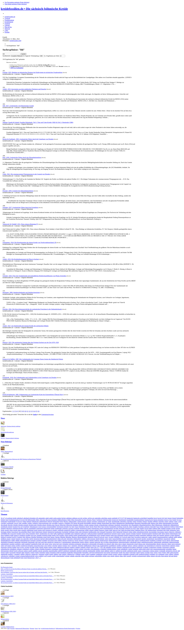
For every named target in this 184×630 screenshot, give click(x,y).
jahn (8, 533)
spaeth (30, 551)
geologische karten (85, 528)
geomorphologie (108, 528)
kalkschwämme (92, 533)
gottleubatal (30, 530)
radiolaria (141, 545)
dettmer (99, 523)
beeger (170, 518)
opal (39, 542)
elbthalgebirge (174, 525)
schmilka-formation (45, 549)
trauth (120, 552)
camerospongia (81, 521)
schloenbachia (5, 549)
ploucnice (164, 544)
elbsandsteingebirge (145, 525)
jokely (37, 533)
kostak (49, 535)
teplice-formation (51, 552)
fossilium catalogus (144, 527)
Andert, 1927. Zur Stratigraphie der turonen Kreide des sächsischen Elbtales (25, 326)
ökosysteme (164, 556)
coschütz (3, 523)
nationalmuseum (25, 540)
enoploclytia (16, 527)
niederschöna (122, 540)
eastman (91, 525)
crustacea (61, 523)
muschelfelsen (159, 539)
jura (49, 533)
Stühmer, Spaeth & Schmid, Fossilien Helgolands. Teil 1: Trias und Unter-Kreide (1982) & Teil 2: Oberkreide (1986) (38, 122)
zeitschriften (98, 556)
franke (161, 527)
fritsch (181, 527)
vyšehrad (77, 554)
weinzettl (132, 554)
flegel (95, 527)
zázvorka (158, 556)
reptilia (14, 547)
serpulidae (169, 549)
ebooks (96, 525)
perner (47, 544)
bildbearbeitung (62, 520)
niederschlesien (113, 540)
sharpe (174, 549)
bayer (155, 518)
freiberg (172, 527)
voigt (59, 554)
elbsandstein (135, 525)
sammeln (119, 547)
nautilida (44, 540)
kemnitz (133, 533)
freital (177, 527)
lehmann (177, 535)
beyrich (22, 520)
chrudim (149, 521)
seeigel (130, 549)
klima (163, 533)
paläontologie (5, 544)
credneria (35, 523)
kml (179, 533)
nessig (76, 540)
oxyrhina (106, 542)
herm (178, 530)
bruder (174, 520)
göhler (87, 530)
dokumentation (167, 523)
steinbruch (66, 551)
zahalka (72, 556)
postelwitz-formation (27, 545)
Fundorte (7, 23)
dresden (15, 525)
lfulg (24, 537)
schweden (87, 549)
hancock (115, 530)
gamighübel (32, 528)
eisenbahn (117, 525)
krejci (98, 535)
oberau (168, 540)
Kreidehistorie (9, 22)
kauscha (128, 533)
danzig (75, 523)
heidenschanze (152, 530)
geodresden (58, 528)
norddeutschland (144, 540)
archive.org (91, 518)
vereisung (41, 554)
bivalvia (84, 520)
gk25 (134, 528)
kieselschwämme (147, 533)
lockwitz (101, 537)
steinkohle (73, 551)
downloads (4, 525)
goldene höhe (156, 528)
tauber (7, 552)
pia (105, 544)
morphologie (150, 539)
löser (132, 537)
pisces (120, 544)
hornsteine (109, 532)
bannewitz (130, 518)
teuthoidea (70, 552)
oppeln (82, 542)
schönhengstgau (111, 549)
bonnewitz (115, 520)
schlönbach (25, 549)
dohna (160, 523)
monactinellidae (117, 539)
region (177, 545)
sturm (102, 551)
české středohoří (15, 558)
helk (164, 530)
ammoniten (41, 518)
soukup (25, 551)
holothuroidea (92, 532)
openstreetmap (66, 542)
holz (98, 532)
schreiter (76, 549)
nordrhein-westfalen (156, 540)
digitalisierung (120, 523)
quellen (119, 545)
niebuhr (91, 540)
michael (42, 539)
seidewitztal (142, 549)
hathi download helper (128, 530)
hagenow (102, 530)
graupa (40, 530)
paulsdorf (28, 544)
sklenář (11, 551)
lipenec (53, 537)
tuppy (152, 552)
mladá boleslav (100, 539)
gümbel (96, 530)
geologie (76, 528)
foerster (106, 527)
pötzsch (94, 545)
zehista (87, 556)
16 (38, 411)
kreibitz (71, 535)
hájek (114, 532)
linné (48, 537)
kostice (54, 535)
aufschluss (104, 518)
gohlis (150, 528)
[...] (40, 558)
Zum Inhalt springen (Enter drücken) (16, 4)
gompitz (168, 528)
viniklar (55, 554)
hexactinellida (23, 532)
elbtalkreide (166, 525)
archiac (85, 518)
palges (139, 542)
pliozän (158, 544)
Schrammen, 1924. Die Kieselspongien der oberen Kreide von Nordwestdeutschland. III (29, 242)
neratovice (71, 540)
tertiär (58, 552)
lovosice (111, 537)
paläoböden (165, 542)
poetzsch (177, 544)
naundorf (39, 540)
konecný (16, 535)
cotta (19, 523)
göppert (91, 530)
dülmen (81, 525)
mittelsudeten (77, 539)
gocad (146, 528)
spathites (35, 551)
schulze (81, 549)
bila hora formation (51, 520)
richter (37, 547)
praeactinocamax (39, 545)
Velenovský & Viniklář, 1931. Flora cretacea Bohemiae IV (20, 224)
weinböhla (125, 554)
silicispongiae (5, 551)
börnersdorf (56, 521)
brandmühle (130, 520)
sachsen (113, 547)
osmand (91, 542)
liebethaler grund (42, 537)
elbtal (153, 525)
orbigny (86, 542)
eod (21, 527)
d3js (72, 523)
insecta (166, 532)
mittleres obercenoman (88, 539)
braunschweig (149, 520)
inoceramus (160, 532)
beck (166, 518)
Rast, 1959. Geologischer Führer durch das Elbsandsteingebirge (22, 157)
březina (66, 521)
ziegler (112, 556)
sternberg (79, 551)
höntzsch (125, 532)
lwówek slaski (126, 537)
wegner (115, 554)
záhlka (148, 556)
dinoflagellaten (129, 523)
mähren (173, 539)
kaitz (72, 533)
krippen (108, 535)
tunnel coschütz (145, 552)
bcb (163, 518)
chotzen (144, 521)
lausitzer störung (164, 535)
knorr (2, 535)
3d (1, 518)
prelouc (49, 545)
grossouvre (48, 530)
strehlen (98, 551)
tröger (127, 552)
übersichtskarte (5, 558)
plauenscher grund (132, 544)
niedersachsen (104, 540)
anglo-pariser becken (59, 518)
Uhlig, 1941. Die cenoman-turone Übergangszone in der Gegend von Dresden (26, 174)
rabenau (135, 545)
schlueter (19, 549)
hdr (146, 530)
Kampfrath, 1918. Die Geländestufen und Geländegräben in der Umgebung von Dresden (29, 377)
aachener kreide (12, 518)
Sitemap (32, 628)
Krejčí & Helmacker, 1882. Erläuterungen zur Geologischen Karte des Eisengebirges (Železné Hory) (33, 394)
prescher (54, 545)
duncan (57, 525)
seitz (151, 549)
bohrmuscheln (107, 520)
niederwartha (130, 540)
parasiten (12, 544)
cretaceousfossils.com (44, 523)
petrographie (93, 544)
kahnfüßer (67, 533)
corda (179, 521)
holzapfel (103, 532)
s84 (104, 547)
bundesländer (12, 521)
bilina (72, 520)
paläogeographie (174, 542)
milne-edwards (61, 539)
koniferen (22, 535)
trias (124, 552)
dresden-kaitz (33, 525)
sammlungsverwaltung (129, 547)
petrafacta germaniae (75, 544)
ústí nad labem (173, 556)
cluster (166, 521)
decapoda (81, 523)
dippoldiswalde (145, 523)
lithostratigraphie (82, 537)
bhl (26, 520)
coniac (176, 521)
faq (70, 527)
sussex (140, 551)
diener (114, 523)
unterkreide (4, 554)
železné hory (31, 558)
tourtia (108, 552)
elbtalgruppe (159, 525)
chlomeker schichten (126, 521)
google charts (9, 530)
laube (154, 535)
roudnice (72, 547)
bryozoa (179, 520)
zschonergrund (141, 556)
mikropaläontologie (51, 539)
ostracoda (97, 542)
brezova (166, 520)
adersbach (20, 518)
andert (51, 518)
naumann (33, 540)
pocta (173, 544)
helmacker (173, 530)
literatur (57, 537)
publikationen (87, 545)
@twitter (78, 628)
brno (170, 520)
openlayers (50, 542)
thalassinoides (78, 552)
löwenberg (137, 537)
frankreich (167, 527)
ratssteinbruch (151, 545)
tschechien (132, 552)
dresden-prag (51, 525)
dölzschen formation (72, 525)
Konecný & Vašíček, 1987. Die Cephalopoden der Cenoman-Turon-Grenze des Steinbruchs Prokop (33, 359)
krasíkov (61, 535)
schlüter (32, 549)
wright (53, 556)
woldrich (41, 556)
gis (132, 528)
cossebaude (9, 523)
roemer (50, 547)
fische (87, 527)
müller (13, 540)
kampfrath (100, 533)
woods (49, 556)
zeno (108, 556)
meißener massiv (6, 539)
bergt (7, 520)
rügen (92, 547)
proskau (64, 545)
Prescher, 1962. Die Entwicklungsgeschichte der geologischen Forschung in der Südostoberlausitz (32, 309)
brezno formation (158, 520)
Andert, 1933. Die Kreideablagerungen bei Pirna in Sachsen (21, 259)
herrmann (4, 532)
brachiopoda (122, 520)
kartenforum (107, 533)
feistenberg (82, 527)
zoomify (129, 556)
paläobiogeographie (147, 542)
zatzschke (78, 556)
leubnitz (19, 537)
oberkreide (17, 542)
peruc (50, 544)
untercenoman (174, 552)
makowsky (144, 537)
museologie (166, 539)
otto (102, 542)
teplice (33, 552)
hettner (9, 532)
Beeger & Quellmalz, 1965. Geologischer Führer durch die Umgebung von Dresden (28, 139)
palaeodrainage (113, 542)
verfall (47, 554)
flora (102, 527)
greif (43, 530)
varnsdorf (17, 554)
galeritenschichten (17, 528)
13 (32, 411)
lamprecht (132, 535)
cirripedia (161, 521)
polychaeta (8, 545)
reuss (18, 547)
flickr (99, 527)
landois (137, 535)
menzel (13, 539)
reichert (9, 547)
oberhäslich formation (7, 542)
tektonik (18, 552)
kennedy (138, 533)
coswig (16, 523)
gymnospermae (80, 530)
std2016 (60, 551)
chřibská (155, 521)
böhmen (29, 521)
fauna (76, 527)
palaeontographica (124, 542)
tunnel (138, 552)
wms (36, 556)
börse (61, 521)
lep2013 (14, 537)
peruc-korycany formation (60, 544)
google (173, 528)
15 (36, 411)
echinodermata (103, 525)
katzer (119, 533)
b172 (119, 518)
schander (159, 547)
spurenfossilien (53, 551)
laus (158, 535)
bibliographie (31, 520)
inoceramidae (153, 532)
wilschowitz (4, 556)
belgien (3, 520)
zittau (121, 556)
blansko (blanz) (91, 520)
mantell (154, 537)
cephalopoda (101, 521)
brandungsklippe (139, 520)
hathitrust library (140, 530)
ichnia (130, 532)
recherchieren (166, 545)
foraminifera (113, 527)
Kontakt (7, 32)
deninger (94, 523)
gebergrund (46, 528)
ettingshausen (34, 527)
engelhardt (4, 527)
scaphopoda (152, 547)
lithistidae (68, 537)
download (175, 523)
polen (2, 545)
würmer (67, 556)
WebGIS (7, 29)
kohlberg (7, 535)
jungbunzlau (43, 533)
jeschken (19, 533)
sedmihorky (124, 549)
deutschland (105, 523)
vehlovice (28, 554)
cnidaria (171, 521)
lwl (121, 537)
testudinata (63, 552)
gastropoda (39, 528)
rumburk (83, 547)
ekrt (130, 525)
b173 (122, 518)
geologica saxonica (68, 528)
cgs (106, 521)
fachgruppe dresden (63, 527)
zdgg (82, 556)
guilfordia (61, 530)
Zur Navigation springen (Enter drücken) (17, 2)
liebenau (28, 537)
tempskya (27, 552)
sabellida (108, 547)
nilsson (137, 540)
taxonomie (12, 552)
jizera (23, 533)
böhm (24, 521)
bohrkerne (100, 520)
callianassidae (72, 521)
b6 (125, 518)
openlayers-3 (58, 542)
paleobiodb (133, 542)
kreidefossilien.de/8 (15, 40)
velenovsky (34, 554)
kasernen (114, 533)
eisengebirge (124, 525)
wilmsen (176, 554)
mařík (175, 537)
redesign (172, 545)
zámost (153, 556)
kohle (12, 535)
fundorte (3, 528)
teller (22, 552)
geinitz (53, 528)
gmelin (142, 528)
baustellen (150, 518)
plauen (124, 544)
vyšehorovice (71, 554)
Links (6, 30)
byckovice (19, 521)
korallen (28, 535)
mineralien (70, 539)
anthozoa (75, 518)
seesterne (135, 549)
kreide (75, 535)
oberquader (31, 542)
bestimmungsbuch (14, 520)
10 (25, 411)
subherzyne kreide (121, 551)
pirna (116, 544)
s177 (98, 547)
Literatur (7, 25)
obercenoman (175, 540)
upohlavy (11, 554)
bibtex (38, 520)
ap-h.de (80, 518)
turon (159, 552)
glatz (138, 528)
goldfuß (163, 528)
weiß (136, 554)
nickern (86, 540)
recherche (158, 545)
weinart (120, 554)
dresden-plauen (41, 525)
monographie (131, 539)
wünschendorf (60, 556)
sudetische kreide (132, 551)
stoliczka (85, 551)
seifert (148, 549)
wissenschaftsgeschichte (27, 556)
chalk (109, 521)
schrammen (54, 549)
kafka (55, 533)
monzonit (138, 539)
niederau (96, 540)
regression (4, 547)
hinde (33, 532)
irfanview (172, 532)
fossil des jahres (127, 527)
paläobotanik (157, 542)
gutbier (73, 530)
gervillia (115, 528)
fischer (92, 527)
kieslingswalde (156, 533)
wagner (83, 554)
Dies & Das (8, 27)
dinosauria (138, 523)
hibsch (29, 532)
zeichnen (91, 556)
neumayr (81, 540)
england (9, 527)
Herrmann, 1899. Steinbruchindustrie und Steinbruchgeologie (21, 292)
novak (164, 540)
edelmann (111, 525)
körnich (126, 535)
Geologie (7, 18)
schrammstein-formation (66, 549)
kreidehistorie (92, 535)
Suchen (23, 54)
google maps (17, 530)
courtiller (24, 523)
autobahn (114, 518)
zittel (124, 556)
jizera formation (30, 533)
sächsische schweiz (171, 551)
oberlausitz (24, 542)
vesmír (51, 554)
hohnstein (85, 532)
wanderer (92, 554)
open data (44, 542)
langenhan (143, 535)
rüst (95, 547)
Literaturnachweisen (47, 414)
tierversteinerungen (98, 552)
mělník (17, 540)
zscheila (134, 556)
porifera (18, 545)
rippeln (41, 547)
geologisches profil (97, 528)
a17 (4, 518)
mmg (106, 539)
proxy (69, 545)
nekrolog (65, 540)
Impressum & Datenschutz (22, 628)
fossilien (135, 527)
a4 (6, 518)
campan (88, 521)
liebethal (33, 537)
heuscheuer (14, 532)
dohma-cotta (154, 523)
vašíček (22, 554)
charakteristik (115, 521)
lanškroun (150, 535)
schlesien (172, 547)
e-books (86, 525)
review (22, 547)
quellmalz (124, 545)
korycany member (36, 535)
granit (35, 530)
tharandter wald (87, 552)
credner (29, 523)
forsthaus (120, 527)
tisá (105, 552)
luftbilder (117, 537)
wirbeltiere (11, 556)
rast (145, 545)
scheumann (165, 547)
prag (45, 545)
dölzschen (63, 525)
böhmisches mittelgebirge (39, 521)
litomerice (91, 537)
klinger (167, 533)
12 (30, 411)
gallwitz (26, 528)
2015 (36, 558)
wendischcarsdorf (143, 554)
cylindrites (67, 523)
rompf (55, 547)
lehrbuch (3, 537)
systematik (162, 551)
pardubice (18, 544)
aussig (110, 518)
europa (44, 527)
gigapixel (128, 528)
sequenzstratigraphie (159, 549)
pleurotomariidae (151, 544)
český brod (23, 558)
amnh (47, 518)
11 (27, 411)
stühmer (107, 551)
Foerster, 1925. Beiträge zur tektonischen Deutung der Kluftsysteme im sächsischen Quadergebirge (32, 72)
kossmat (44, 535)
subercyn (112, 551)
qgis (98, 545)
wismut (17, 556)
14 (34, 411)
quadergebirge (104, 545)
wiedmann (161, 554)
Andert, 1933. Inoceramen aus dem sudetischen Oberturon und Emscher (24, 89)
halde (110, 530)
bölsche (50, 521)
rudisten (77, 547)
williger (171, 554)
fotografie (153, 527)
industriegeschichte (142, 532)
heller (168, 530)
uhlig (168, 552)
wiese (166, 554)
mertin (31, 539)
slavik (16, 551)
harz (119, 530)
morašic (143, 539)
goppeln (23, 530)
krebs (66, 535)
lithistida (62, 537)
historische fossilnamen (55, 532)
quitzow (130, 545)
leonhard (9, 537)
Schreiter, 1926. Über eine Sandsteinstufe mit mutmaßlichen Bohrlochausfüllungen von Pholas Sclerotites (34, 276)
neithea (60, 540)
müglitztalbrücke (6, 540)
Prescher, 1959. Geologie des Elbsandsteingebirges (18, 191)
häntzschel (119, 532)
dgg (111, 523)
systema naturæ (154, 551)
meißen (179, 537)
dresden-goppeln (23, 525)
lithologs (74, 537)
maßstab (170, 537)
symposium (145, 551)
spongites (45, 551)
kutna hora (114, 535)
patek (23, 544)
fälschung (9, 528)
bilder (69, 520)
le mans (172, 535)
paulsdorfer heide (36, 544)
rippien (46, 547)
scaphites (145, 547)
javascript (13, 533)
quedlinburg (112, 545)
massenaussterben (162, 537)
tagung (3, 552)
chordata (139, 521)
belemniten (180, 518)
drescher (10, 525)
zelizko (104, 556)
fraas (157, 527)
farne (73, 527)
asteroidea (98, 518)
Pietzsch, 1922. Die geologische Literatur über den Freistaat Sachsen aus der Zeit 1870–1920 (31, 342)
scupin (118, 549)
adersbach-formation (29, 518)
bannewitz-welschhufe (140, 518)
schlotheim (13, 549)
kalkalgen (77, 533)
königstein (120, 535)
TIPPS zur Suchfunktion (16, 68)
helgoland (160, 530)
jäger (51, 533)
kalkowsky (83, 533)
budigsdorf (4, 521)
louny (106, 537)
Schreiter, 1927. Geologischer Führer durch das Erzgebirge (20, 207)
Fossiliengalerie (9, 20)
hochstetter (65, 532)
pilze (113, 544)
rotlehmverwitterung (63, 547)
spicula (40, 551)
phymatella (100, 544)
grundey (54, 530)
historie (45, 532)
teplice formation (40, 552)
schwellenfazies (95, 549)
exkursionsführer (51, 527)
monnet (124, 539)
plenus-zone (141, 544)
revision (27, 547)
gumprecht (67, 530)
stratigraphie (91, 551)
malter (150, 537)
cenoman (94, 521)
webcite (105, 554)
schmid (37, 549)
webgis (110, 554)
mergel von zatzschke (22, 539)
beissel (174, 518)
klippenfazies (174, 533)
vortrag (64, 554)
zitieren (117, 556)
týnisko (164, 552)
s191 (101, 547)
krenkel (103, 535)
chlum (134, 521)
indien (134, 532)
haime (107, 530)
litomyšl (96, 537)
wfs (157, 554)
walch (87, 554)
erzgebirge (26, 527)
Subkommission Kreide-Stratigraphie (65, 628)
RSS (8, 628)
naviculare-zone (52, 540)
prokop (60, 545)
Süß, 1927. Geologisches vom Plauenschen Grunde (18, 106)
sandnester (139, 547)
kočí (57, 535)
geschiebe (122, 528)
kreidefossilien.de (10, 17)
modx (110, 539)
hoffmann (72, 532)
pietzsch (108, 544)
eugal (39, 527)
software (20, 551)
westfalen (152, 554)
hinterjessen (38, 532)
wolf (45, 556)
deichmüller (87, 523)
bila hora (42, 520)
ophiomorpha (75, 542)
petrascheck (85, 544)
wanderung (99, 554)
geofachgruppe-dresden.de (48, 628)
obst (36, 542)
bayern (159, 518)
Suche (35, 414)
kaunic (123, 533)
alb (37, 518)
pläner (169, 544)
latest (36, 628)
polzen (13, 545)
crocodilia (55, 523)
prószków (74, 545)
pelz (43, 544)
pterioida (80, 545)
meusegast (37, 539)
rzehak (88, 547)
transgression (114, 552)
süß (179, 551)
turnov (156, 552)
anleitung (69, 518)
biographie (78, 520)
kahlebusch (60, 533)
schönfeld (103, 549)
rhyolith (32, 547)
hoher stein (78, 532)
